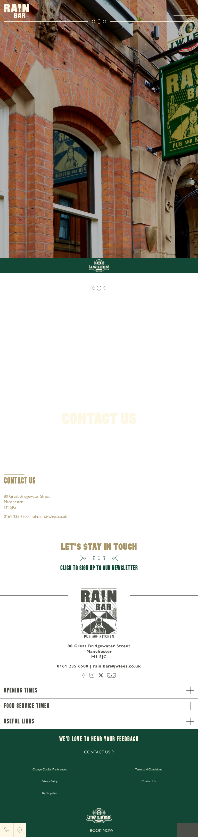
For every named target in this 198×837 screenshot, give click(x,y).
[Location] (19, 830)
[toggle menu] (183, 9)
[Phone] (6, 830)
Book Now (101, 830)
